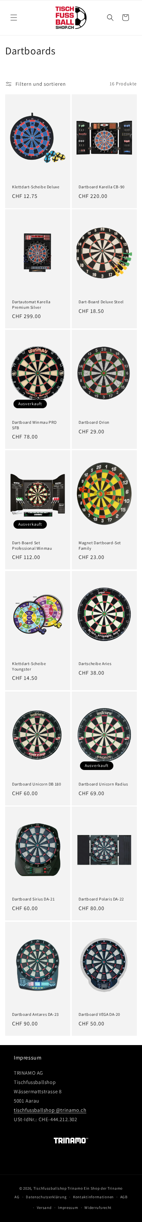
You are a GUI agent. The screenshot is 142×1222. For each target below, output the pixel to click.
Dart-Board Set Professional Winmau (32, 545)
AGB (124, 1196)
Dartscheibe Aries (95, 663)
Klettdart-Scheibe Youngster (29, 666)
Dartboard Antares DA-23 (35, 1014)
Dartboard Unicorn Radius (103, 784)
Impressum (68, 1207)
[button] (13, 17)
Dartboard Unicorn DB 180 (36, 784)
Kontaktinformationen (93, 1196)
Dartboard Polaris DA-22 (101, 899)
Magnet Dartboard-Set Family (100, 545)
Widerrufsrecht (98, 1207)
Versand (44, 1207)
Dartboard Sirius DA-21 (33, 899)
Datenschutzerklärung (46, 1196)
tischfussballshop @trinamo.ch (50, 1110)
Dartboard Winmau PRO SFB (34, 425)
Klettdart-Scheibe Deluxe (35, 186)
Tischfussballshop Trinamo (58, 1188)
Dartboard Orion (94, 422)
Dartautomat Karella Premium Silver (31, 304)
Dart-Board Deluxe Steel (101, 301)
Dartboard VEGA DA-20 (99, 1014)
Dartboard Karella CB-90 (102, 186)
